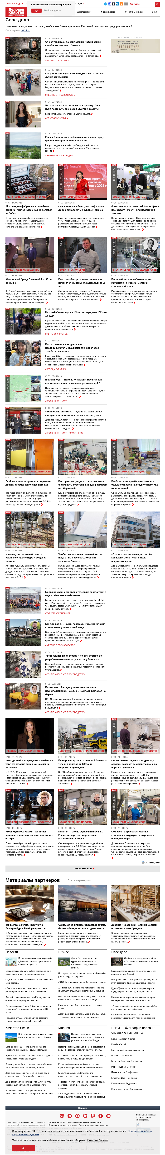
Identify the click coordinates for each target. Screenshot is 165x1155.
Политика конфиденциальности (93, 1125)
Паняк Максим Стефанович (124, 1072)
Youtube (85, 1116)
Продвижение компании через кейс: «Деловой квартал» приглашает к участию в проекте (35, 961)
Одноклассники (121, 3)
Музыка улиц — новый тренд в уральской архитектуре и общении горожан (25, 557)
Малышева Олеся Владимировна (127, 1089)
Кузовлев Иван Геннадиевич (125, 1078)
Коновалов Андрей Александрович (128, 1050)
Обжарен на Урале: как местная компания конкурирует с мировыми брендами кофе (132, 835)
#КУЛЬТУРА (60, 369)
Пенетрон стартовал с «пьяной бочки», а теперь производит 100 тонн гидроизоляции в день (82, 764)
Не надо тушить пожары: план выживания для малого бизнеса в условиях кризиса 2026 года (87, 1037)
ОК (23, 1148)
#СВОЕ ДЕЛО (67, 155)
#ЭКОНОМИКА (60, 118)
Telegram (105, 3)
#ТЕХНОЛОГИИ (76, 269)
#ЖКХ (63, 269)
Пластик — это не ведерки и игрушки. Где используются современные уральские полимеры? (80, 835)
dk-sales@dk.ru (142, 1120)
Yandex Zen (113, 3)
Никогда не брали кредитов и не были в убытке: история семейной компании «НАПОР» (29, 764)
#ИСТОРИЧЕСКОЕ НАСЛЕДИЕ (129, 544)
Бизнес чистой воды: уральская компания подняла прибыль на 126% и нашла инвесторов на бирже (75, 691)
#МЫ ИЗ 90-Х (51, 334)
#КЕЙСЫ (12, 751)
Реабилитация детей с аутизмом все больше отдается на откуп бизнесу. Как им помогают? (134, 485)
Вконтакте (117, 3)
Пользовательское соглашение (63, 1125)
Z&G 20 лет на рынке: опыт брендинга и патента (82, 982)
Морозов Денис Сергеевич (124, 1067)
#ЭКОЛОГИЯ (67, 822)
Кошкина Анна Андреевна (123, 1083)
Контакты (135, 4)
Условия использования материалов (84, 1122)
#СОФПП (49, 674)
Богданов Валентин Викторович (126, 1061)
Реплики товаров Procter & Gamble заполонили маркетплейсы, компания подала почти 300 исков (28, 1009)
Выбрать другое (52, 10)
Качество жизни (84, 12)
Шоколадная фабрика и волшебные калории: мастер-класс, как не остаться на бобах (28, 210)
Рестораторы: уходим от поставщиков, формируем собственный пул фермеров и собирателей (82, 485)
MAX (109, 3)
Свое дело (119, 952)
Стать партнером (79, 880)
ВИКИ (154, 12)
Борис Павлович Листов (123, 1039)
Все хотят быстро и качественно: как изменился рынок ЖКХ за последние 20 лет (81, 283)
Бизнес (63, 952)
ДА (36, 10)
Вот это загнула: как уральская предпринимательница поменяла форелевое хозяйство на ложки (72, 348)
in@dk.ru (25, 30)
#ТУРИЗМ (50, 613)
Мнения (64, 1028)
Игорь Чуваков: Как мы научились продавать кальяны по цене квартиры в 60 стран (29, 835)
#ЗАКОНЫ (83, 197)
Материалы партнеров (32, 880)
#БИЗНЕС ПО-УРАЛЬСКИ (57, 60)
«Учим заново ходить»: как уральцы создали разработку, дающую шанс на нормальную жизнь (134, 764)
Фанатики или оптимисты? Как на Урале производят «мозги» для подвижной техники (135, 210)
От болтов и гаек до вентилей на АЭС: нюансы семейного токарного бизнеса (141, 961)
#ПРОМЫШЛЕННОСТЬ (144, 269)
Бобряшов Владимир (121, 1055)
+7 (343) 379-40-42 (143, 1117)
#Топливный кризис (134, 12)
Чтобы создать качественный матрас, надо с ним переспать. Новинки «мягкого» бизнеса (80, 557)
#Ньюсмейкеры (108, 12)
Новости (11, 952)
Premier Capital (118, 1044)
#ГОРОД (41, 197)
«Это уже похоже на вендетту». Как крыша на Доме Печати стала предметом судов (132, 557)
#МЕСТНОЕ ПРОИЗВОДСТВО (60, 95)
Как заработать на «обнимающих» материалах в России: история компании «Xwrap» (131, 283)
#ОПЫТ (49, 118)
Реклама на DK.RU (57, 1122)
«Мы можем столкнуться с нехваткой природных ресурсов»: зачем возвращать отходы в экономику (82, 1085)
